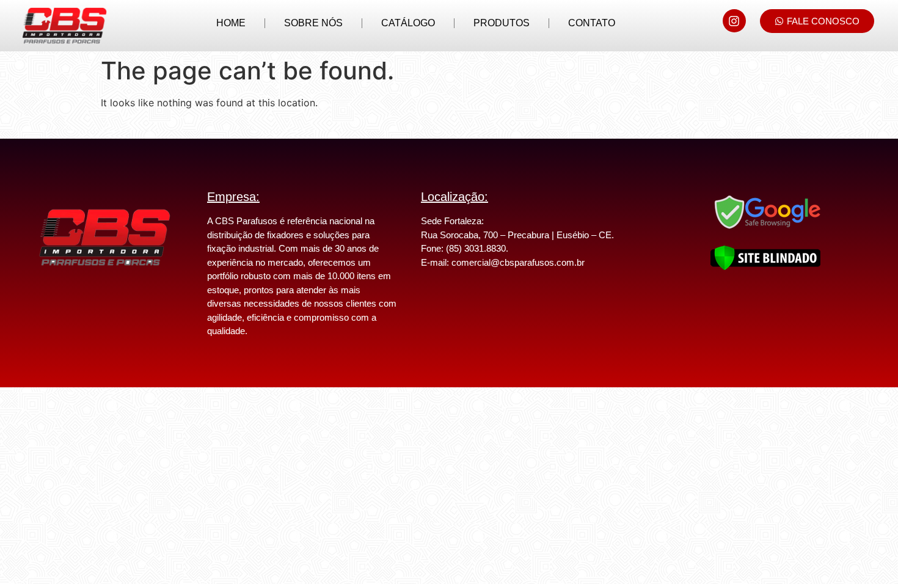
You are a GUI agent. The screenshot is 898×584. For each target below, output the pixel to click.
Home (231, 23)
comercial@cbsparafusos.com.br (518, 262)
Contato (591, 23)
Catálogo (408, 23)
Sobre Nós (313, 23)
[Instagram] (734, 20)
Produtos (501, 23)
